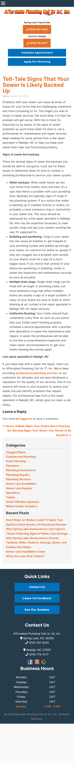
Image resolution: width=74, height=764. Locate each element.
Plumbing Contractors (21, 470)
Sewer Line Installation (21, 483)
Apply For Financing (37, 61)
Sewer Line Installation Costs (25, 551)
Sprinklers (13, 492)
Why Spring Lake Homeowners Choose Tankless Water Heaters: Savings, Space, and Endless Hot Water (36, 542)
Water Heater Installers (21, 506)
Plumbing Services (18, 479)
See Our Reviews (37, 609)
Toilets (10, 497)
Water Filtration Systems (22, 501)
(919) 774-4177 (38, 43)
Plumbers (12, 465)
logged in (26, 418)
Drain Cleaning (16, 461)
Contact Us (37, 587)
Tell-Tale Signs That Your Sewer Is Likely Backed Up (36, 85)
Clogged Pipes (15, 452)
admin (6, 96)
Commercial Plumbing (21, 456)
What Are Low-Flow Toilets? (25, 556)
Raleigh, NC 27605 (38, 650)
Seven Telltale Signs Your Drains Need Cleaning (36, 426)
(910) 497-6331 (38, 29)
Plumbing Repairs (18, 474)
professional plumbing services (37, 373)
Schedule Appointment (37, 52)
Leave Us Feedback (37, 598)
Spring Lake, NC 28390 (38, 638)
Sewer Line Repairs (19, 488)
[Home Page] (37, 12)
